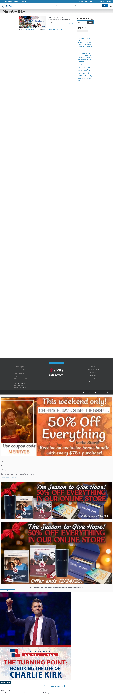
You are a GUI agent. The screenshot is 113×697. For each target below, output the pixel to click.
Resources (84, 6)
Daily (91, 48)
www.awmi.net (22, 387)
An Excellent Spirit (85, 42)
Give (105, 5)
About (91, 6)
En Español (80, 1)
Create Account (93, 1)
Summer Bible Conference (82, 70)
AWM (90, 42)
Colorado (82, 48)
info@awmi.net (23, 1)
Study (90, 67)
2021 (79, 38)
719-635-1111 (15, 1)
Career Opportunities (93, 369)
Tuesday (79, 78)
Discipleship (79, 50)
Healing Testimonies (88, 57)
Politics (84, 64)
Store (97, 6)
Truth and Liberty (85, 76)
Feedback (109, 1)
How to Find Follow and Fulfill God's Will (84, 59)
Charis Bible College (84, 46)
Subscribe (102, 1)
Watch (57, 6)
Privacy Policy (93, 375)
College (79, 48)
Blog (44, 29)
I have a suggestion (30, 693)
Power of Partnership (57, 17)
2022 (81, 38)
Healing (79, 57)
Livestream (86, 62)
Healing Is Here (82, 57)
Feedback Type (5, 690)
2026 (79, 40)
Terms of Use (93, 378)
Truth (89, 70)
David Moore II (27, 29)
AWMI (79, 44)
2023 (84, 38)
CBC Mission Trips (86, 44)
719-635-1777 (21, 384)
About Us (93, 366)
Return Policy (31, 392)
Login (86, 1)
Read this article (70, 24)
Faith (85, 50)
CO (91, 46)
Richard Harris (83, 67)
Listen (64, 6)
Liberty (81, 62)
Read (70, 6)
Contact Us (93, 372)
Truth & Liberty (84, 73)
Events (77, 6)
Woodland (83, 78)
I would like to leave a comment (12, 693)
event (83, 50)
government (82, 53)
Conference (87, 48)
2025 (90, 38)
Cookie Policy (36, 392)
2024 (87, 38)
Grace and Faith (87, 55)
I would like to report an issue (47, 693)
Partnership (50, 29)
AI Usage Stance (93, 382)
